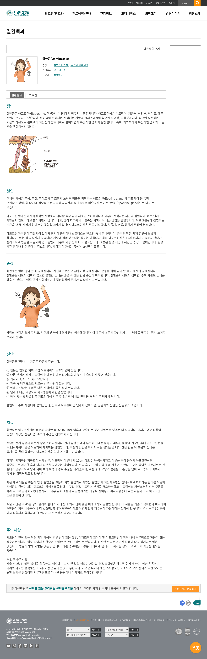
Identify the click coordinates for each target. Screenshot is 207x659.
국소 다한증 (60, 70)
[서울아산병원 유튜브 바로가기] (8, 646)
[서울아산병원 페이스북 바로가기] (20, 646)
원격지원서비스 (194, 620)
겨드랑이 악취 (61, 65)
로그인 (130, 3)
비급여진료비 (125, 620)
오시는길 (172, 3)
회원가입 (139, 3)
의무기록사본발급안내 (142, 620)
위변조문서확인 (160, 620)
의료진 (33, 95)
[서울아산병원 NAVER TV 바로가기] (31, 646)
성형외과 (58, 75)
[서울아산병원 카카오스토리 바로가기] (37, 646)
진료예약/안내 (81, 13)
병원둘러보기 (160, 3)
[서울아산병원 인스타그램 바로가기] (14, 646)
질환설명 (16, 95)
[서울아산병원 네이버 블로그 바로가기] (25, 646)
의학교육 (151, 13)
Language (185, 3)
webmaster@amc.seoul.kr (29, 635)
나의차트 (149, 3)
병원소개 (195, 13)
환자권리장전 (67, 620)
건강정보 (106, 13)
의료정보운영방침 (110, 620)
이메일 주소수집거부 (177, 620)
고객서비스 (128, 13)
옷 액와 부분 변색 (79, 65)
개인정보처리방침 (83, 620)
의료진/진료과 (54, 13)
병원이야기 (173, 13)
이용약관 (96, 620)
